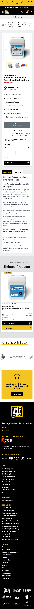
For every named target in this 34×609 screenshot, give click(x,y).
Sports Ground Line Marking (10, 521)
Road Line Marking (7, 518)
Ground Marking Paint (8, 510)
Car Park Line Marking (9, 508)
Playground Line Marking (9, 515)
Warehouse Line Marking (9, 513)
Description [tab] (7, 172)
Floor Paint (5, 487)
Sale (3, 492)
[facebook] (4, 430)
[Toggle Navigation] (3, 12)
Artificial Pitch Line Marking (10, 539)
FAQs (3, 568)
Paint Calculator (7, 573)
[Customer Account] (31, 12)
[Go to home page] (3, 25)
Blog (3, 547)
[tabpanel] (17, 213)
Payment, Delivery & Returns (10, 552)
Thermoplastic (6, 484)
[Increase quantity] (13, 153)
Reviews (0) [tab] (17, 172)
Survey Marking (6, 534)
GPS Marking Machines (9, 476)
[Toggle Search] (22, 12)
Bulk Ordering (6, 549)
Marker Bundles (7, 482)
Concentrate (7, 144)
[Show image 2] (17, 66)
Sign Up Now (17, 394)
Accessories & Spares (8, 489)
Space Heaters (6, 575)
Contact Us (5, 562)
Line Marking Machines (9, 471)
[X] (2, 430)
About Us (4, 565)
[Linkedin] (7, 430)
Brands (4, 495)
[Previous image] (6, 48)
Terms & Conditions (8, 555)
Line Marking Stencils (8, 474)
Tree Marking (6, 536)
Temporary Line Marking (9, 531)
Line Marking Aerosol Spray (10, 529)
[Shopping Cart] (27, 12)
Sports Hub (5, 570)
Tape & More (6, 497)
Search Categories (7, 500)
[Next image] (28, 48)
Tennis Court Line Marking (10, 526)
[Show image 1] (10, 66)
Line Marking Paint (7, 469)
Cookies (4, 557)
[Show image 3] (24, 66)
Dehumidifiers (6, 578)
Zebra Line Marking (8, 479)
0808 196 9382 (24, 7)
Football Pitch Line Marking (11, 24)
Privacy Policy (6, 560)
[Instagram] (9, 430)
